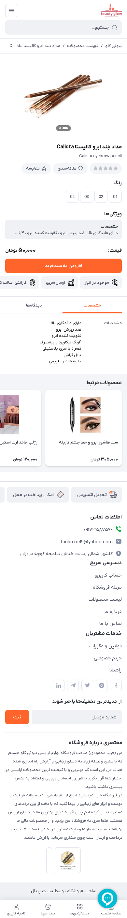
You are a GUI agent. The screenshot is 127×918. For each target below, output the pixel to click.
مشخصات (92, 305)
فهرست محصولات (82, 46)
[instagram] (101, 685)
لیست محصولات (105, 599)
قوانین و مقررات (105, 646)
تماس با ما (110, 623)
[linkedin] (58, 685)
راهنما (115, 670)
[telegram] (73, 685)
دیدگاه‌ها (34, 305)
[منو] (11, 10)
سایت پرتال (42, 891)
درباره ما (113, 611)
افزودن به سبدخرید (63, 266)
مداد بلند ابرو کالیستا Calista (34, 46)
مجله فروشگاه (107, 587)
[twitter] (87, 685)
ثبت (17, 717)
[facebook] (116, 685)
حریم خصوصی (108, 658)
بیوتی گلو (113, 46)
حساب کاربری (108, 575)
